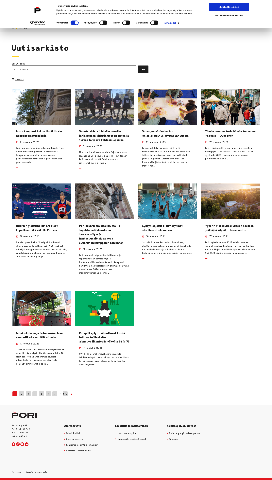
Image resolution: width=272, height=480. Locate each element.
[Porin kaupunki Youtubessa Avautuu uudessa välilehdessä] (22, 444)
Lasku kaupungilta (126, 433)
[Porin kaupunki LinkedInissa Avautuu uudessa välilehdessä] (26, 444)
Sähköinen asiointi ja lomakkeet (81, 445)
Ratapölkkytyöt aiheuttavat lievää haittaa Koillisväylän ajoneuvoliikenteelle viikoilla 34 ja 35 (104, 337)
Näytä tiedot (170, 23)
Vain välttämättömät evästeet (229, 15)
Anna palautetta (74, 439)
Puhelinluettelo (73, 433)
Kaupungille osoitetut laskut (131, 439)
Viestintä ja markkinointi (78, 450)
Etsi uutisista (18, 63)
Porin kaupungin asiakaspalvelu (184, 433)
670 (65, 393)
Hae (143, 69)
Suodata (19, 79)
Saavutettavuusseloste (36, 472)
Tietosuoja (16, 472)
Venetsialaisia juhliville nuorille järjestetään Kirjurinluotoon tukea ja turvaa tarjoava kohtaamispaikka (104, 136)
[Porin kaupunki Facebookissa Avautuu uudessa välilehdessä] (13, 444)
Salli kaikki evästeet (229, 7)
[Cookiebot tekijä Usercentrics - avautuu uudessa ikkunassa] (37, 23)
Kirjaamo (173, 439)
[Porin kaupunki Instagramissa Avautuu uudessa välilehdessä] (18, 444)
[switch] (103, 23)
